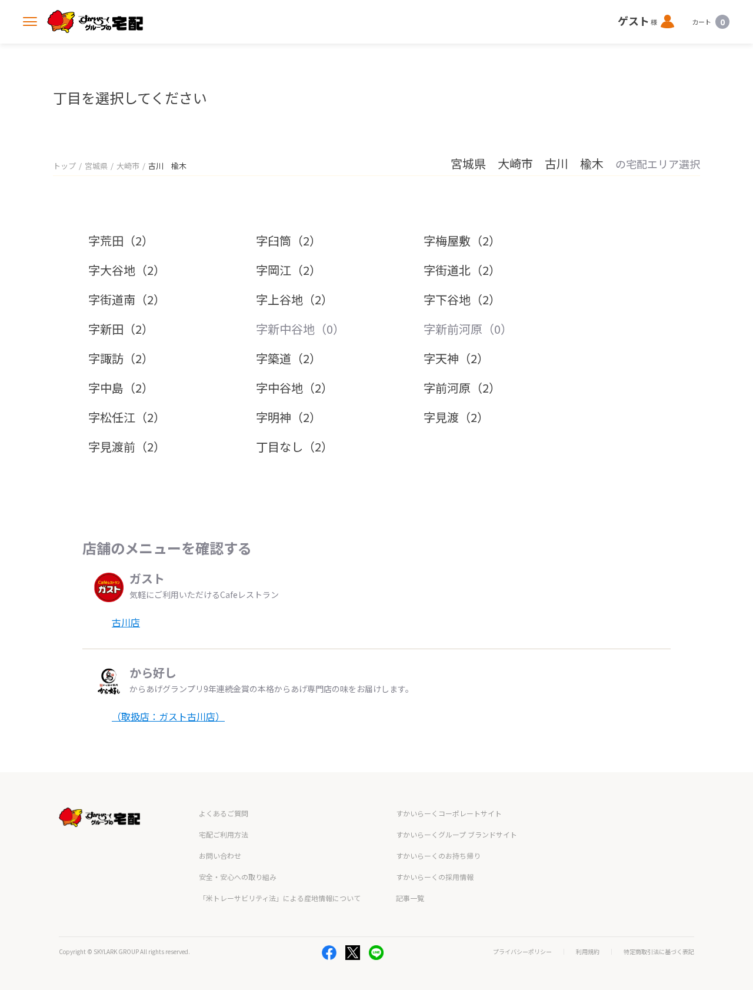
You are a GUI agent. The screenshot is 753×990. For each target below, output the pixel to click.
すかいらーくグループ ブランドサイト (456, 834)
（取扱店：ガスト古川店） (168, 716)
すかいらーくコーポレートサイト (449, 813)
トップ (64, 166)
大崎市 (127, 166)
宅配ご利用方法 (223, 834)
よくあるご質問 (223, 813)
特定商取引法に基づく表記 (659, 952)
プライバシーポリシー (522, 952)
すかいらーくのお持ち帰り (438, 856)
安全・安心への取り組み (237, 877)
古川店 (126, 622)
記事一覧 (410, 898)
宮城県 (96, 166)
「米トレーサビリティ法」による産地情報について (280, 898)
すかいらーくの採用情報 (435, 877)
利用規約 (587, 952)
